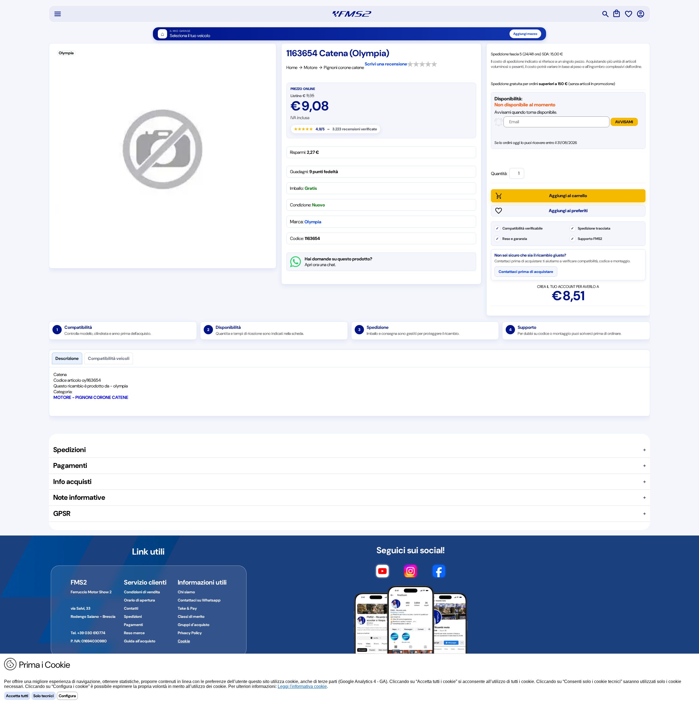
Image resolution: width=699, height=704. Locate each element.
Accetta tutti (17, 695)
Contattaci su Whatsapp (199, 600)
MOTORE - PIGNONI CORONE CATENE (91, 397)
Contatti (131, 608)
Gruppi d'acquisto (193, 624)
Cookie (184, 641)
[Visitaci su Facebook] (439, 574)
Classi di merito (191, 616)
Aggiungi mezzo (525, 34)
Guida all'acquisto (139, 641)
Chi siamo (186, 591)
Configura (67, 695)
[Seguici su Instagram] (410, 574)
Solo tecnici (43, 695)
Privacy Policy (190, 632)
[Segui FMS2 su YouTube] (382, 574)
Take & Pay (187, 608)
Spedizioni (133, 616)
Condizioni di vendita (142, 591)
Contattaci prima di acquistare (526, 271)
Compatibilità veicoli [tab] (108, 358)
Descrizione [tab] (67, 358)
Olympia (312, 222)
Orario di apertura (139, 600)
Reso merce (134, 632)
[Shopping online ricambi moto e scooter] (351, 14)
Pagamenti (133, 624)
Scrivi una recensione (386, 64)
